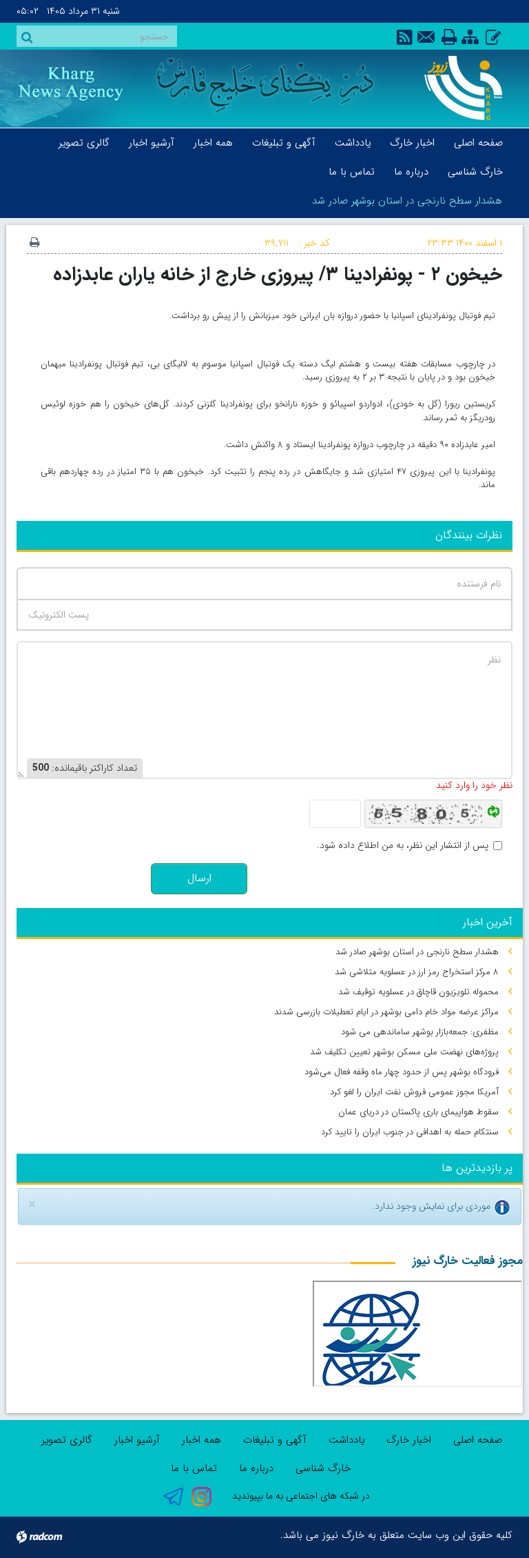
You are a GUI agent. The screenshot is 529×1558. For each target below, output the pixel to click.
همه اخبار (201, 1440)
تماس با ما (194, 1468)
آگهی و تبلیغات (275, 1440)
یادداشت (346, 1440)
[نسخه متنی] (34, 243)
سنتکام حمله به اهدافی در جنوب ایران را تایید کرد (410, 1132)
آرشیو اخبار (137, 1440)
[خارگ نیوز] (458, 88)
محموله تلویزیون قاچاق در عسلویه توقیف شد (418, 992)
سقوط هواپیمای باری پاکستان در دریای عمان (418, 1112)
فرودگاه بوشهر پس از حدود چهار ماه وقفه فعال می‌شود (401, 1072)
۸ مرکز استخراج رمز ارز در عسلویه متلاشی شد (417, 972)
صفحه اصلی (477, 1440)
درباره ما (256, 1468)
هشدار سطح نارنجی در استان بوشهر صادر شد (407, 201)
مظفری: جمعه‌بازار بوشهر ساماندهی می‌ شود (420, 1032)
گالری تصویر (66, 1440)
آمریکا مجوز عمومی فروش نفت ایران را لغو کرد (414, 1092)
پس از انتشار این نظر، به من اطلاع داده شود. (402, 845)
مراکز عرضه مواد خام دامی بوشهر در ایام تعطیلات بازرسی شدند (386, 1012)
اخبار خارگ (408, 1440)
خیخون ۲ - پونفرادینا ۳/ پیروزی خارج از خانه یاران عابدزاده (277, 274)
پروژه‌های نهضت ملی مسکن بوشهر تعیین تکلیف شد (404, 1052)
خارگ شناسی (323, 1468)
